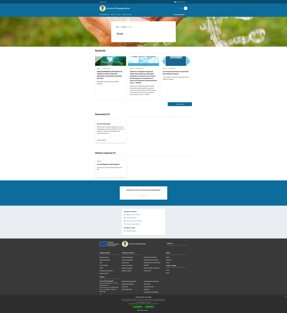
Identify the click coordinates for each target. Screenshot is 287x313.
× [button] (285, 296)
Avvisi (98, 68)
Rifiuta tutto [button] (149, 306)
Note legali (146, 289)
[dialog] (143, 304)
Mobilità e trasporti (126, 270)
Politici (101, 268)
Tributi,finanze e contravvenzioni (152, 262)
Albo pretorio (147, 284)
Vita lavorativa (125, 262)
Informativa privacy (149, 286)
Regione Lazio (103, 2)
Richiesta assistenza (127, 289)
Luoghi (167, 270)
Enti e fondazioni (104, 265)
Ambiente (146, 265)
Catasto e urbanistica (127, 268)
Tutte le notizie (180, 104)
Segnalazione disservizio (128, 284)
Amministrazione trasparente (151, 281)
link (158, 303)
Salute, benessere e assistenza (151, 268)
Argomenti (124, 27)
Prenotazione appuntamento (129, 281)
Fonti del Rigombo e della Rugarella (108, 164)
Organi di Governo (104, 257)
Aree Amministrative (105, 260)
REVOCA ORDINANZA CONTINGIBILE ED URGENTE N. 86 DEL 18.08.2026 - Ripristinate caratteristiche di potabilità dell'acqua (109, 74)
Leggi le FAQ (125, 286)
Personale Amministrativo (106, 270)
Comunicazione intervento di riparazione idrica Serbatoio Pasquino (175, 72)
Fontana (99, 161)
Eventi (167, 273)
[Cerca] (185, 8)
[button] (143, 310)
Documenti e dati (104, 273)
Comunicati (169, 260)
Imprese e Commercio (127, 265)
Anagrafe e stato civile (127, 257)
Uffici (101, 262)
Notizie (168, 257)
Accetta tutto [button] (137, 306)
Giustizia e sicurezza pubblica (151, 260)
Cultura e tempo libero (127, 260)
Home (117, 27)
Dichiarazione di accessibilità (151, 292)
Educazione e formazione (150, 257)
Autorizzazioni (147, 270)
